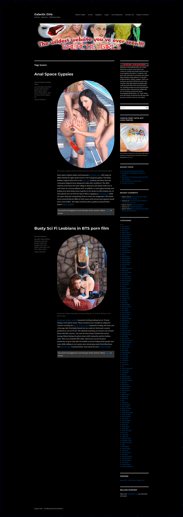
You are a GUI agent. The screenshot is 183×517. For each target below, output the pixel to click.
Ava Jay (124, 266)
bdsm (38, 239)
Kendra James (126, 346)
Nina (123, 400)
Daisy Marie (125, 292)
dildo (41, 89)
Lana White (125, 354)
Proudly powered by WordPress (53, 508)
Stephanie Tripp (126, 440)
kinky (41, 245)
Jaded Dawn (125, 326)
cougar (36, 89)
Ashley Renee (126, 260)
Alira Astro (125, 230)
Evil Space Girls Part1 (137, 205)
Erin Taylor (125, 308)
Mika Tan (124, 382)
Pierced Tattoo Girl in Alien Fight (131, 181)
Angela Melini (126, 244)
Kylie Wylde (125, 350)
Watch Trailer (80, 15)
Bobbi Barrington (127, 268)
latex (45, 245)
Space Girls (123, 480)
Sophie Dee (125, 436)
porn (45, 247)
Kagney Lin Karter (127, 340)
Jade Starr (125, 324)
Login (106, 15)
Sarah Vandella (126, 414)
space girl (85, 180)
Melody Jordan (126, 376)
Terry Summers (126, 452)
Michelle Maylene (127, 380)
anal (35, 87)
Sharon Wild (125, 422)
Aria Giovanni (126, 250)
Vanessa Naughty (127, 456)
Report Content (142, 15)
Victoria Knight (126, 460)
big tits (43, 239)
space (48, 95)
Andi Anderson (126, 242)
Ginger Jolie (125, 316)
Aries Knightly (126, 258)
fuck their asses (95, 175)
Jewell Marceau (126, 334)
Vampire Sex (140, 480)
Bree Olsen (125, 274)
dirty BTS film (66, 347)
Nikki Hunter (126, 394)
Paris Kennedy (126, 404)
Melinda (124, 374)
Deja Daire (125, 302)
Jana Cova (124, 328)
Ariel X (124, 254)
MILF (49, 93)
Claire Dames (126, 282)
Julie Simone (125, 338)
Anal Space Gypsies (53, 74)
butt (49, 87)
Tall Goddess (125, 446)
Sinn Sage (125, 432)
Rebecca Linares (126, 408)
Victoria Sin (125, 462)
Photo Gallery (126, 406)
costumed (44, 241)
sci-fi (35, 95)
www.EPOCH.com (132, 494)
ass (39, 87)
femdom (46, 89)
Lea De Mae (125, 356)
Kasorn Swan (126, 344)
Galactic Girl (125, 314)
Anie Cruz (124, 248)
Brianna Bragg (126, 276)
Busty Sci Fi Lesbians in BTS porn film (71, 228)
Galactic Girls (43, 14)
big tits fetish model (81, 325)
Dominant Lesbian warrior (67, 320)
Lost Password (116, 15)
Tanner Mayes (126, 448)
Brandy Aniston (126, 272)
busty (46, 87)
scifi (48, 247)
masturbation (43, 93)
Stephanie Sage (126, 438)
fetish (36, 91)
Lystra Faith (125, 370)
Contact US (129, 15)
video (39, 249)
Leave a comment (40, 99)
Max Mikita (125, 372)
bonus (48, 239)
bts (39, 241)
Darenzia (124, 300)
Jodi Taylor (125, 336)
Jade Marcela (125, 322)
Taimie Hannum (127, 442)
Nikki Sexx (125, 398)
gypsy (40, 91)
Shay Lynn (125, 424)
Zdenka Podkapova (127, 466)
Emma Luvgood (126, 306)
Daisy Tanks (125, 294)
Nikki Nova (125, 396)
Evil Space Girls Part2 (128, 183)
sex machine (42, 95)
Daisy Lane (125, 290)
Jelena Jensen (126, 332)
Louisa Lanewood (127, 368)
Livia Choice (125, 364)
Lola (123, 366)
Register (98, 15)
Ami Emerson (126, 238)
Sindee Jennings (127, 430)
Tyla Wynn (125, 454)
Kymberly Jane (126, 352)
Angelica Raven (126, 246)
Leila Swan (125, 358)
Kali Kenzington (126, 342)
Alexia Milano (126, 228)
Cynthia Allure (126, 288)
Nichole (124, 392)
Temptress (125, 450)
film (45, 243)
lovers (36, 93)
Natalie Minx (125, 388)
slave (35, 249)
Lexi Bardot (125, 360)
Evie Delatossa (126, 312)
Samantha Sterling (40, 236)
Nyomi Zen (125, 402)
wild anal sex (104, 194)
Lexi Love (124, 362)
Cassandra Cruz (126, 278)
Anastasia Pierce (127, 240)
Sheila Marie (125, 426)
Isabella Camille (126, 318)
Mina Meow (125, 384)
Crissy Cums (125, 284)
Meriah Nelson (126, 378)
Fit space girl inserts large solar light (133, 171)
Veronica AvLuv (126, 458)
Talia (123, 444)
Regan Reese (125, 410)
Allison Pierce (126, 232)
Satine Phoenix (126, 416)
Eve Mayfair (125, 310)
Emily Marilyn (126, 304)
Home (90, 15)
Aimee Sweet (125, 226)
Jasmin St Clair (126, 330)
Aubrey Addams (126, 262)
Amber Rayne (126, 236)
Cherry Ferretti (126, 280)
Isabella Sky (125, 320)
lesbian (45, 91)
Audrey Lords (126, 264)
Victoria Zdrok (126, 464)
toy (35, 97)
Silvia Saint (125, 428)
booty (42, 87)
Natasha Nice (126, 390)
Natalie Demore (126, 386)
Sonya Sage (125, 434)
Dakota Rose (125, 296)
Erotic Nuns (131, 480)
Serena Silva (125, 418)
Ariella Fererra (126, 256)
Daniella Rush (126, 298)
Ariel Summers (126, 252)
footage (36, 245)
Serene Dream (126, 420)
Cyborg (124, 286)
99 (122, 224)
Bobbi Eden (125, 270)
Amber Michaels (39, 82)
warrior (44, 249)
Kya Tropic (125, 348)
